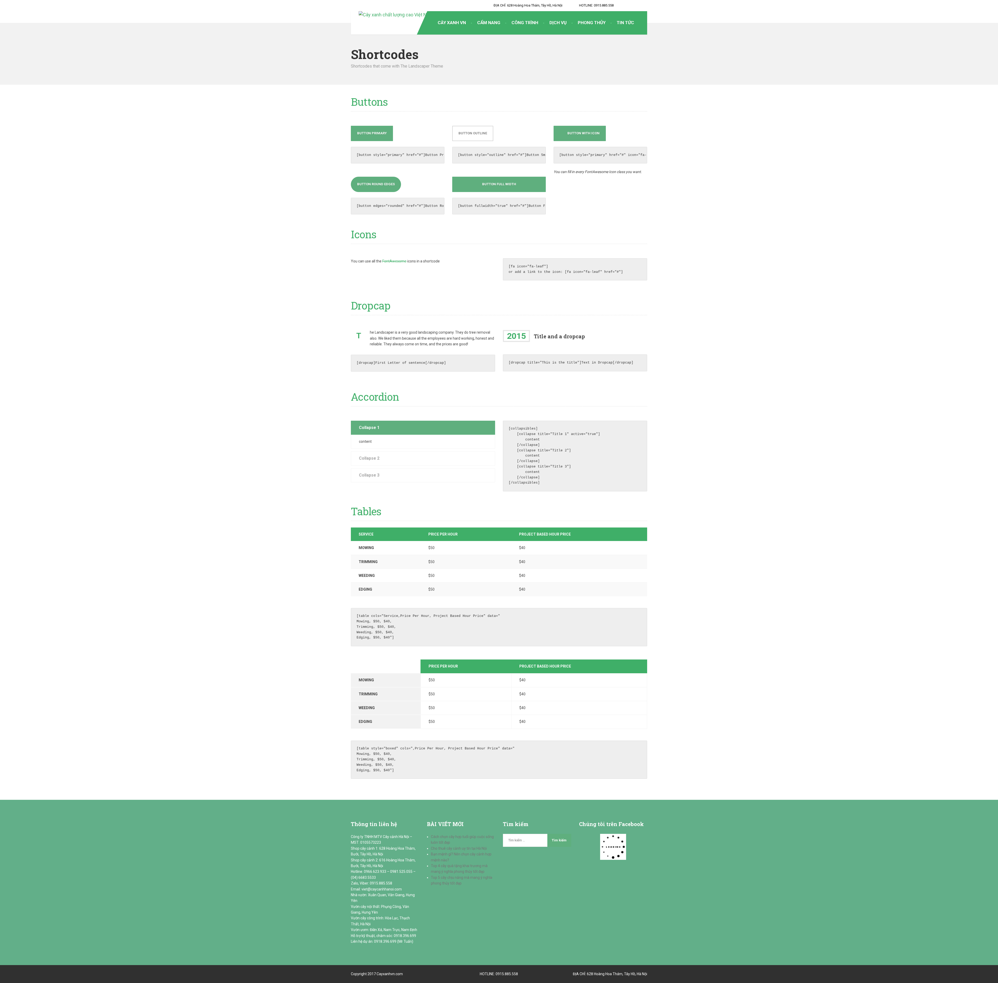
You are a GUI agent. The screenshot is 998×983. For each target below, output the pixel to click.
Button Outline (472, 133)
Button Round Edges (376, 184)
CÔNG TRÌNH (524, 22)
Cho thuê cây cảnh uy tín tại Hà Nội (459, 848)
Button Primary (372, 133)
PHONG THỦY (592, 22)
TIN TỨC (625, 22)
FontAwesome (394, 261)
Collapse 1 (369, 427)
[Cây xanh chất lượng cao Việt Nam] (392, 15)
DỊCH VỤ (558, 22)
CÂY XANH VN (452, 22)
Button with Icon (583, 133)
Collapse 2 (369, 458)
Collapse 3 (369, 475)
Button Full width (499, 184)
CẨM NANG (488, 22)
